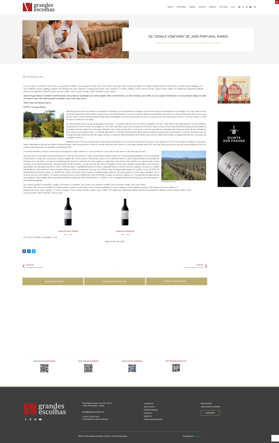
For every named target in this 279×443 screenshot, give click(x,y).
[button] (255, 7)
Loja (233, 7)
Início (170, 7)
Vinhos (192, 7)
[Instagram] (243, 7)
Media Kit (147, 416)
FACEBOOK (94, 361)
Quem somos (149, 406)
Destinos (223, 7)
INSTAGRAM (50, 361)
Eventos (202, 7)
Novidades (181, 7)
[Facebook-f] (239, 7)
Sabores (212, 7)
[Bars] (277, 2)
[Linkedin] (35, 419)
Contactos (148, 413)
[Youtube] (250, 7)
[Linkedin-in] (246, 7)
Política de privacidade (153, 419)
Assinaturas (148, 403)
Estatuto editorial (151, 410)
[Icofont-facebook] (25, 419)
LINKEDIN (138, 361)
